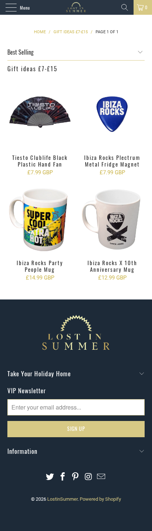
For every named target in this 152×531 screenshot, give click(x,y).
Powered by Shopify (100, 499)
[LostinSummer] (76, 7)
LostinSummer (62, 499)
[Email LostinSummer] (101, 477)
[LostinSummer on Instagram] (88, 477)
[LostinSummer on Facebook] (62, 477)
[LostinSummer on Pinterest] (75, 477)
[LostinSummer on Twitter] (50, 477)
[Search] (125, 7)
